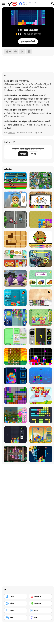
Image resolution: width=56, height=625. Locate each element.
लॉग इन (33, 154)
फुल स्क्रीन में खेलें (28, 41)
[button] (7, 128)
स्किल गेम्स (11, 132)
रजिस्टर (23, 154)
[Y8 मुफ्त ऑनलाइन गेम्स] (12, 4)
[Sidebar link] (3, 3)
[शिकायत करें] (22, 51)
